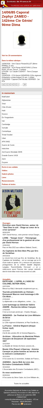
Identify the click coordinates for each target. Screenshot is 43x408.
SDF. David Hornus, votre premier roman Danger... (21, 235)
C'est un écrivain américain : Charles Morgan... (20, 312)
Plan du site (16, 404)
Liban (4, 138)
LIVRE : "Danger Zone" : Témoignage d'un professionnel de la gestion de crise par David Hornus (21, 240)
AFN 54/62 (6, 142)
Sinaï (4, 104)
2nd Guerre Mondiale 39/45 (12, 152)
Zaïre (4, 159)
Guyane (5, 162)
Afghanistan (6, 100)
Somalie (5, 128)
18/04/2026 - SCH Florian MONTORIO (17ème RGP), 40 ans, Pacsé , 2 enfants (19, 68)
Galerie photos (8, 174)
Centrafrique (6, 131)
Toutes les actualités (21, 384)
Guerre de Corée (8, 145)
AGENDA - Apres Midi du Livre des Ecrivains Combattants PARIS (18, 363)
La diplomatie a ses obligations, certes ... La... (19, 301)
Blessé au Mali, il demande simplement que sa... (21, 289)
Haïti (3, 110)
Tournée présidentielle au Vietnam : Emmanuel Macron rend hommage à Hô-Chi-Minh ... (21, 294)
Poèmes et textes (8, 184)
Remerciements (8, 181)
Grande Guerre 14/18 (10, 155)
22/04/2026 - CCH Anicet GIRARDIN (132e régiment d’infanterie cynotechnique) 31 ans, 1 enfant (21, 76)
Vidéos (4, 170)
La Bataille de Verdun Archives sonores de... (19, 346)
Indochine (5, 148)
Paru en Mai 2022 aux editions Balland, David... (20, 247)
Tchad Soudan (7, 135)
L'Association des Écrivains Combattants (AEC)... (21, 369)
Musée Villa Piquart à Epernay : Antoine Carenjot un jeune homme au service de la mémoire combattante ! (21, 351)
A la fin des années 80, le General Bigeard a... (19, 333)
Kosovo (5, 114)
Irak (3, 121)
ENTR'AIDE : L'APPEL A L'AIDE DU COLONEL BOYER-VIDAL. (18, 282)
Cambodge (6, 124)
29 (25, 85)
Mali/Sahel (6, 97)
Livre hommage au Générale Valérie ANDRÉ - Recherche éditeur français (19, 306)
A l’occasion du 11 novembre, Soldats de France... (21, 359)
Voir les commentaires (12, 55)
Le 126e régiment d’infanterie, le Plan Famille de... (21, 322)
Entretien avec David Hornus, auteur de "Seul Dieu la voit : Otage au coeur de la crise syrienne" (21, 227)
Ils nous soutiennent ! (12, 372)
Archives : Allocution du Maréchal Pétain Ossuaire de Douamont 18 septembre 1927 (21, 338)
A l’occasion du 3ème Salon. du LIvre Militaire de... (21, 377)
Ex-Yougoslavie (8, 117)
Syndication (27, 404)
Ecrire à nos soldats (10, 167)
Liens (4, 177)
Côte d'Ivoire (6, 107)
